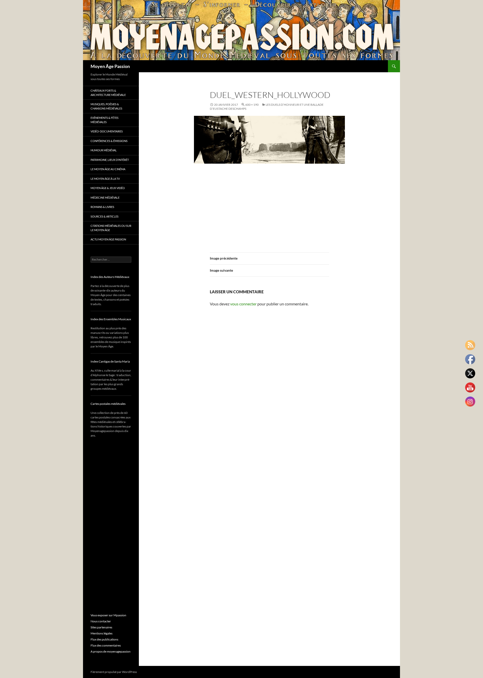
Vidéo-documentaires (107, 131)
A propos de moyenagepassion (111, 651)
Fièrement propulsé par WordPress (114, 672)
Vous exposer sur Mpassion (108, 615)
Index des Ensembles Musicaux (111, 319)
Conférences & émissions (109, 140)
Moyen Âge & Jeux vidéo (108, 188)
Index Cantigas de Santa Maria (110, 361)
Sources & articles (104, 216)
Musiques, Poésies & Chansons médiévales (106, 106)
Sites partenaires (101, 627)
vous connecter (243, 303)
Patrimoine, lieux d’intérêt (110, 159)
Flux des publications (104, 639)
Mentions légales (101, 633)
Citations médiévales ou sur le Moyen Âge (111, 228)
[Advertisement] (269, 205)
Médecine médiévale (105, 197)
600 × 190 (252, 104)
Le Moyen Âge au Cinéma (108, 169)
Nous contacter (101, 621)
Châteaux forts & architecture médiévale (108, 92)
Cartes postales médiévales (108, 404)
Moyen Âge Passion (110, 66)
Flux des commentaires (106, 645)
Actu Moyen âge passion (108, 239)
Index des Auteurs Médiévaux (110, 277)
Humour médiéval (104, 150)
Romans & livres (102, 206)
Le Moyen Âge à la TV (105, 178)
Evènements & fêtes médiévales (104, 120)
